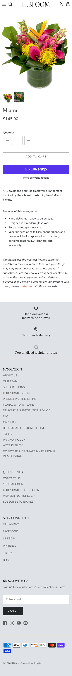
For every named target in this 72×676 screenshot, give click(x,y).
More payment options (36, 178)
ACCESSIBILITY (13, 445)
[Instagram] (12, 623)
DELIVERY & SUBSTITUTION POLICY (26, 410)
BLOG (6, 560)
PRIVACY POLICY (14, 440)
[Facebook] (5, 623)
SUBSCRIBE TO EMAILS (18, 502)
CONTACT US (11, 478)
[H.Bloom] (36, 4)
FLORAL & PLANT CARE (18, 405)
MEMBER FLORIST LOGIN (19, 496)
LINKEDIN (9, 538)
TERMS (7, 434)
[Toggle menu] (4, 4)
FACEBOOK (10, 531)
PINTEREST (10, 546)
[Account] (60, 4)
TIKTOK (7, 553)
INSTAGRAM (11, 524)
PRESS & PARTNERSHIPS (19, 399)
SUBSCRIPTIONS (14, 387)
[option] (36, 49)
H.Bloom (15, 663)
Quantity (8, 132)
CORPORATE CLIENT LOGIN (21, 490)
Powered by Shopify (31, 663)
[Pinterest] (25, 623)
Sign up (13, 611)
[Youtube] (19, 623)
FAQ (5, 416)
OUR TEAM (10, 381)
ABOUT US (10, 375)
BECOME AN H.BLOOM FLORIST (23, 428)
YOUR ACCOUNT (14, 484)
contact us (26, 286)
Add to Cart (36, 156)
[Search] (12, 4)
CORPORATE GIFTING (17, 393)
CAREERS (9, 422)
